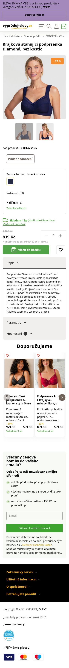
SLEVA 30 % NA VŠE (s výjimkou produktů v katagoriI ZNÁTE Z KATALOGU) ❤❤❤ (31, 5)
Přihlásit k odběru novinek (35, 528)
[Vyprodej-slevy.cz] (17, 26)
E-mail (13, 515)
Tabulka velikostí (16, 208)
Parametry (14, 322)
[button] (7, 397)
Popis (10, 263)
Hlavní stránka (11, 36)
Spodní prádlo (32, 36)
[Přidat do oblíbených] (60, 249)
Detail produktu (29, 432)
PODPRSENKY (54, 36)
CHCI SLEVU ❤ (34, 15)
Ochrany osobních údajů (36, 545)
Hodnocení (16, 334)
